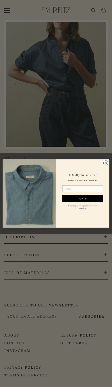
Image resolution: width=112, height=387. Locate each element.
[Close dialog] (105, 163)
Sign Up (82, 198)
